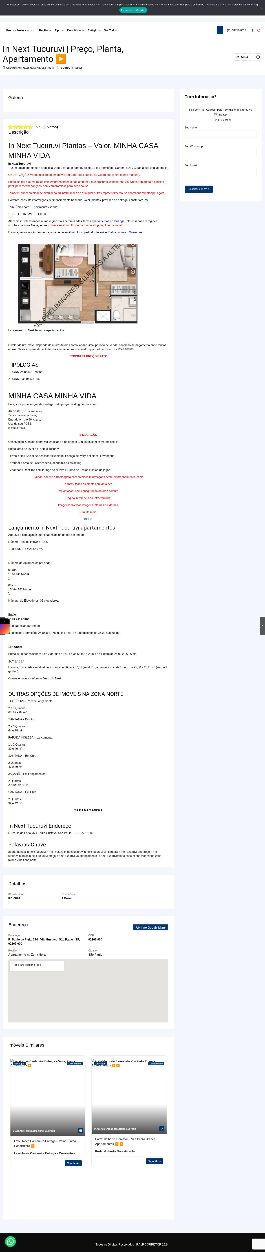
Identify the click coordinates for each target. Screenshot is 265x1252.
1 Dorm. (65, 67)
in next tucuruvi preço (42, 855)
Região (43, 30)
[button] (10, 1241)
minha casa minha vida (132, 855)
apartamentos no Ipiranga (108, 221)
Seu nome (191, 127)
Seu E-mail (191, 165)
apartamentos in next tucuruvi (27, 851)
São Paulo (47, 67)
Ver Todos (110, 30)
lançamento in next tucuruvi (99, 855)
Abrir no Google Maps (151, 927)
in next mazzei (55, 851)
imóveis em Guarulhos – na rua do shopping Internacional (85, 225)
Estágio (92, 30)
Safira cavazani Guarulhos (125, 232)
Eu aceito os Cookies (133, 10)
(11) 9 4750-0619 (221, 120)
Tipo (57, 30)
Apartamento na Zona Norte (23, 67)
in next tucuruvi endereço (134, 851)
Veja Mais (73, 1161)
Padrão (78, 67)
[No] (260, 8)
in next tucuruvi (73, 851)
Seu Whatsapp (194, 146)
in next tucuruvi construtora (100, 851)
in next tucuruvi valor (69, 855)
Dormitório (74, 30)
